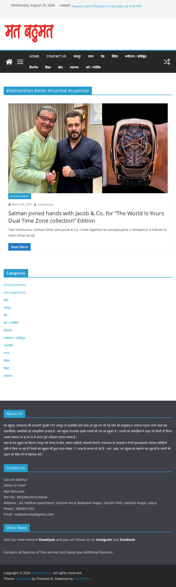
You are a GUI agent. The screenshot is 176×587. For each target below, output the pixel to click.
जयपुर (77, 56)
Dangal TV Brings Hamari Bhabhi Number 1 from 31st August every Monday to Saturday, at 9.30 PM (113, 7)
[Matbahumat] (9, 61)
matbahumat (45, 204)
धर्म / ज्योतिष (93, 67)
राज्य (91, 56)
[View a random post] (166, 61)
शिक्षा (48, 67)
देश (102, 56)
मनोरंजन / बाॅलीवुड (135, 56)
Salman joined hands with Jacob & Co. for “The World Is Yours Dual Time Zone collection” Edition (86, 216)
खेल (60, 67)
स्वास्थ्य (74, 67)
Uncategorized (15, 292)
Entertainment (19, 196)
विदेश (115, 56)
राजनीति (8, 345)
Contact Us (56, 56)
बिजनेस (33, 67)
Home (34, 56)
